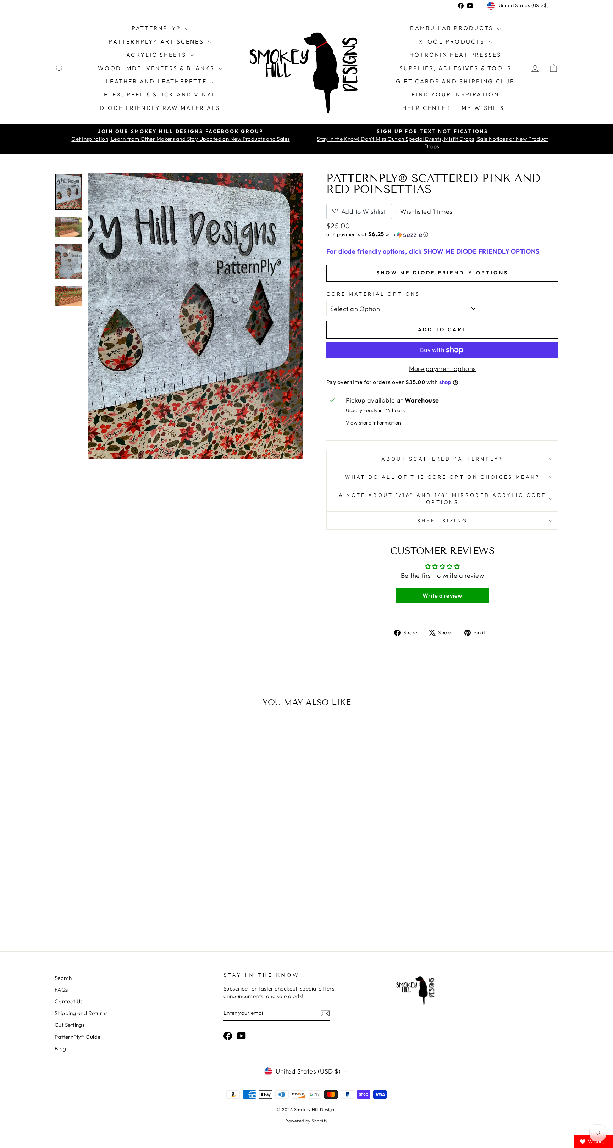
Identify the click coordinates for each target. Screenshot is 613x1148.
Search (63, 978)
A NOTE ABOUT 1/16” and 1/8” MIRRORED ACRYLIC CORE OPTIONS (442, 498)
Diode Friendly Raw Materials (160, 107)
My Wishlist (485, 107)
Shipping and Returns (81, 1013)
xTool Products (453, 41)
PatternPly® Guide (78, 1036)
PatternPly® (157, 28)
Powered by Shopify (306, 1121)
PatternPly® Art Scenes (157, 41)
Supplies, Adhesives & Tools (455, 68)
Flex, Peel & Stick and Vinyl (160, 94)
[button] (442, 234)
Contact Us (69, 1001)
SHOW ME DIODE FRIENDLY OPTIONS (442, 273)
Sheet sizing (442, 520)
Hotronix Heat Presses (455, 54)
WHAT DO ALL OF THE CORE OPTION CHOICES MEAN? (442, 477)
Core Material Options (373, 294)
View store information (373, 423)
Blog (60, 1048)
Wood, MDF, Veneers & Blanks (157, 68)
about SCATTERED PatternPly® (442, 459)
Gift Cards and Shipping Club (455, 81)
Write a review (442, 595)
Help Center (426, 107)
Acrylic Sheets (157, 54)
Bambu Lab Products (452, 28)
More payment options (442, 369)
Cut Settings (69, 1024)
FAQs (61, 989)
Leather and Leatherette (157, 81)
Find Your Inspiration (455, 94)
